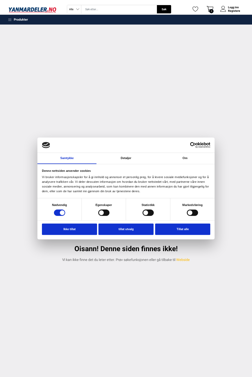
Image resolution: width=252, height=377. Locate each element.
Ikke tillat (69, 229)
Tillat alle (183, 229)
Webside (183, 260)
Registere (234, 10)
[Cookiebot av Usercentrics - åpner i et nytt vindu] (193, 145)
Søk (164, 9)
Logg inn (233, 7)
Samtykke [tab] (67, 158)
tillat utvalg (126, 229)
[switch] (103, 213)
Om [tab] (185, 158)
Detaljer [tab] (126, 158)
